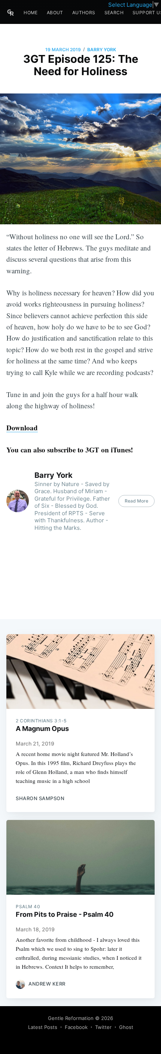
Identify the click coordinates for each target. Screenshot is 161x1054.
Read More (136, 501)
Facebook (76, 1027)
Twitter (103, 1027)
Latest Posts (42, 1027)
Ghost (126, 1027)
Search (114, 12)
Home (31, 12)
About (55, 12)
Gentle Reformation (71, 1018)
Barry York (101, 49)
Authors (83, 12)
